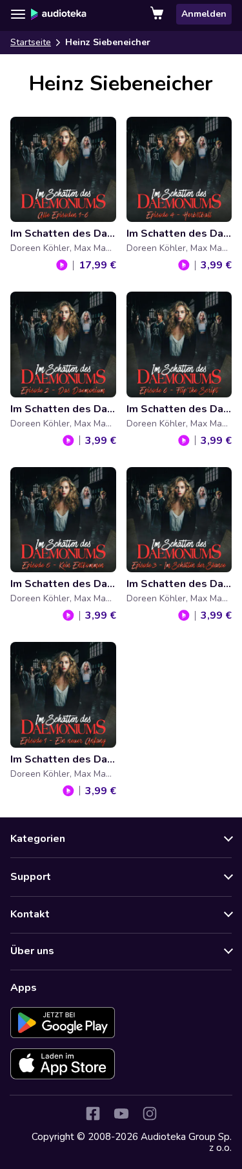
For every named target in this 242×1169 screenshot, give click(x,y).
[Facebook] (93, 1113)
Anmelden (204, 14)
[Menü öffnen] (18, 14)
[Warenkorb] (158, 14)
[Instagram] (149, 1113)
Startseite (30, 42)
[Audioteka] (58, 14)
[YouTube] (121, 1113)
